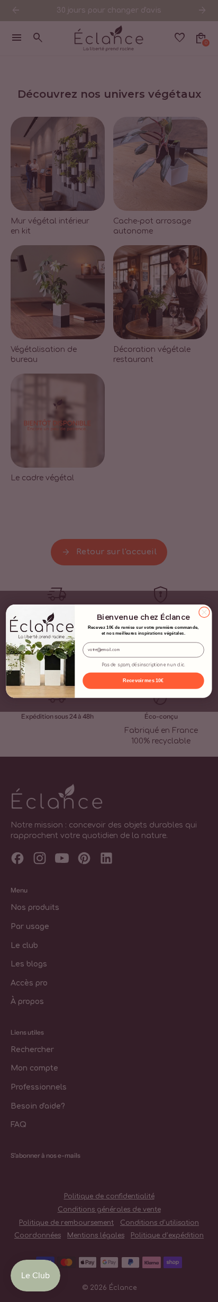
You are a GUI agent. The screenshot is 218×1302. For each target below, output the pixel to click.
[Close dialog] (204, 612)
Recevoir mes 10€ (143, 680)
